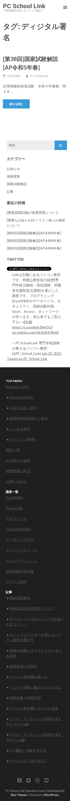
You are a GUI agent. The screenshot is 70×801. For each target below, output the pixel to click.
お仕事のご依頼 (18, 460)
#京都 (27, 322)
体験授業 (13, 176)
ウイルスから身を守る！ (28, 761)
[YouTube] (46, 781)
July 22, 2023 (51, 353)
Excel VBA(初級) (18, 529)
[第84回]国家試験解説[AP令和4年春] (34, 241)
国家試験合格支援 (20, 571)
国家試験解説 (17, 184)
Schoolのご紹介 (18, 387)
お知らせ (13, 169)
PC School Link (24, 6)
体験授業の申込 (18, 471)
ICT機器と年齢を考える (28, 750)
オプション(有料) (22, 439)
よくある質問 (19, 429)
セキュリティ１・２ (21, 561)
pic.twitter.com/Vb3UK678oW (35, 332)
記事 (10, 191)
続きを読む (16, 104)
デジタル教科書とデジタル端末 (33, 708)
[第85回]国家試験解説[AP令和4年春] (34, 233)
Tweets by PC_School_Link (27, 359)
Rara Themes (19, 795)
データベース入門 (20, 540)
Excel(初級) (14, 497)
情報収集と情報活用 (25, 698)
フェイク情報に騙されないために (35, 687)
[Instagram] (37, 781)
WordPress (51, 795)
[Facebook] (20, 781)
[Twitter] (28, 781)
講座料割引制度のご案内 (28, 418)
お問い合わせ (16, 481)
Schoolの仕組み (21, 397)
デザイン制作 (16, 582)
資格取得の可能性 (23, 666)
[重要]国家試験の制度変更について (33, 213)
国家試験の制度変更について (32, 608)
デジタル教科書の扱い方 (28, 677)
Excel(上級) (14, 508)
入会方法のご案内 (23, 408)
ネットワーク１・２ (21, 550)
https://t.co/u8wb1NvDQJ (32, 327)
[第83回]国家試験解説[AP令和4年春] (34, 248)
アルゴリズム (16, 518)
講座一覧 (13, 450)
